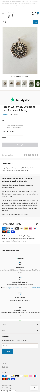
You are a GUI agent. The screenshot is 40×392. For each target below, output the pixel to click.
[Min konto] (32, 13)
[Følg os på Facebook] (3, 367)
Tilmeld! (7, 351)
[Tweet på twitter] (33, 155)
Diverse (5, 114)
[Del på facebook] (25, 155)
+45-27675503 (35, 288)
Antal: (4, 137)
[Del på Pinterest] (29, 155)
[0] (36, 13)
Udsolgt (20, 145)
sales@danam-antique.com (14, 288)
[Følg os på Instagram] (7, 367)
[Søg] (35, 22)
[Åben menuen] (3, 13)
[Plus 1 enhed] (21, 138)
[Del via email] (36, 155)
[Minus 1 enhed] (9, 138)
